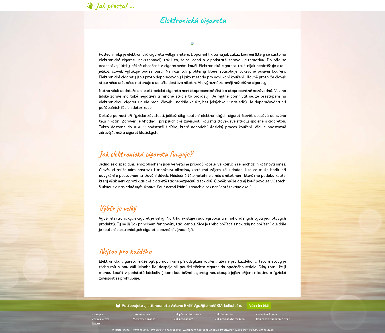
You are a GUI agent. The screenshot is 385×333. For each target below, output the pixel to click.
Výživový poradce (144, 319)
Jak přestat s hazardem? (230, 319)
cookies (214, 329)
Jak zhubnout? (224, 314)
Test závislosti (141, 314)
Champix (97, 314)
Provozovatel (140, 329)
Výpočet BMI (259, 306)
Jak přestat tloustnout (187, 314)
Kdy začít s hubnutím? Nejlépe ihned (275, 319)
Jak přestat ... (115, 5)
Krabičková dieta (266, 314)
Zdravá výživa (100, 319)
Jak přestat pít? (183, 319)
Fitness (96, 323)
